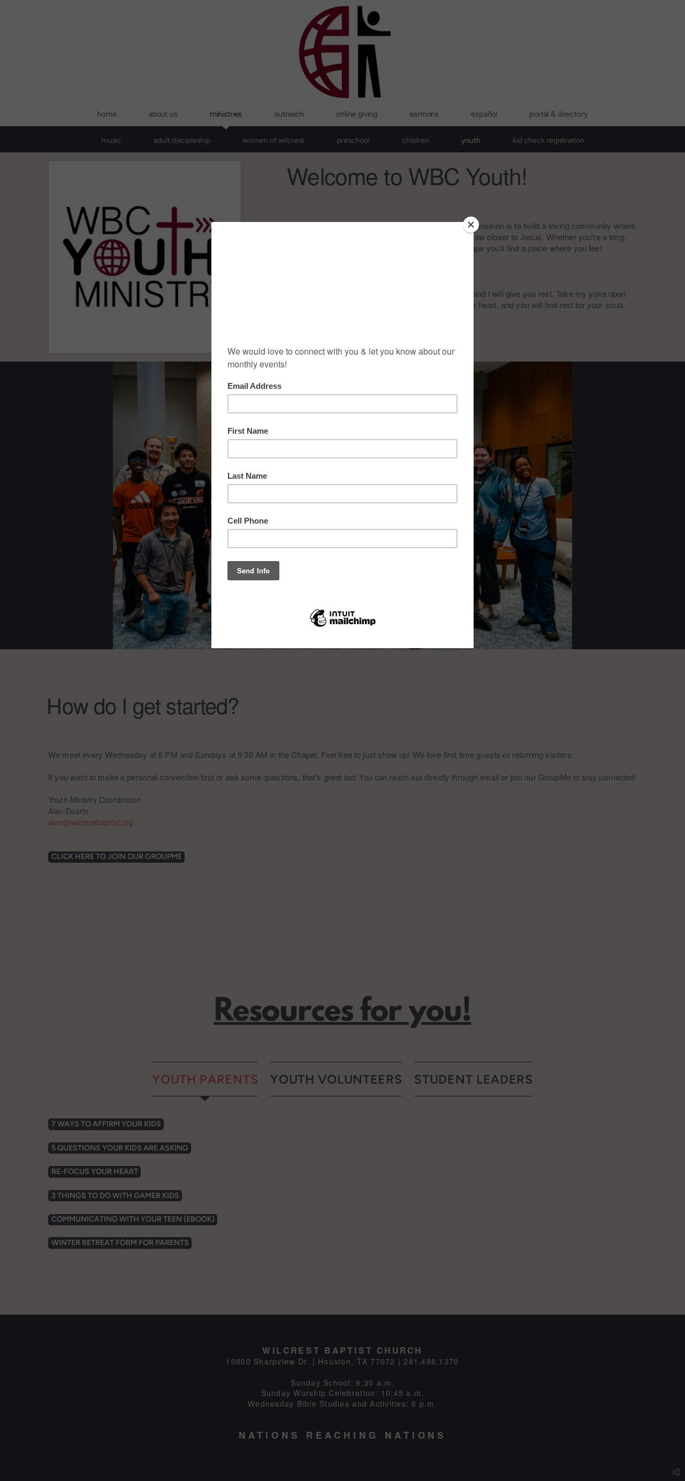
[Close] (471, 225)
